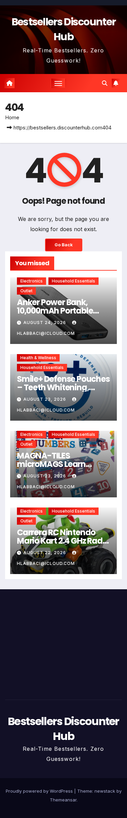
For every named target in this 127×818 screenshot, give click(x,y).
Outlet (26, 290)
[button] (104, 83)
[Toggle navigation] (58, 83)
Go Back (64, 244)
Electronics (31, 280)
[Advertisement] (63, 643)
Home (12, 117)
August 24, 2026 (45, 322)
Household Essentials (73, 280)
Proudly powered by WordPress (40, 791)
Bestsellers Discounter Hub (64, 29)
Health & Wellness (38, 357)
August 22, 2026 (45, 552)
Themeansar (63, 799)
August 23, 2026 (45, 399)
